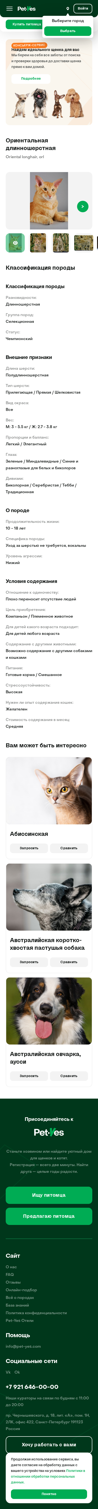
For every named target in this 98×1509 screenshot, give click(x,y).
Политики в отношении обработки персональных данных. (48, 1477)
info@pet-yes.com (23, 1347)
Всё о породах (20, 1298)
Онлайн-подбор (21, 1290)
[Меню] (9, 8)
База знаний (17, 1306)
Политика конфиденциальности (36, 1313)
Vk (8, 1373)
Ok (17, 1373)
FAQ (10, 1275)
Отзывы (13, 1283)
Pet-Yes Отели (20, 1321)
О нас (11, 1267)
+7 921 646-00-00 (32, 1387)
